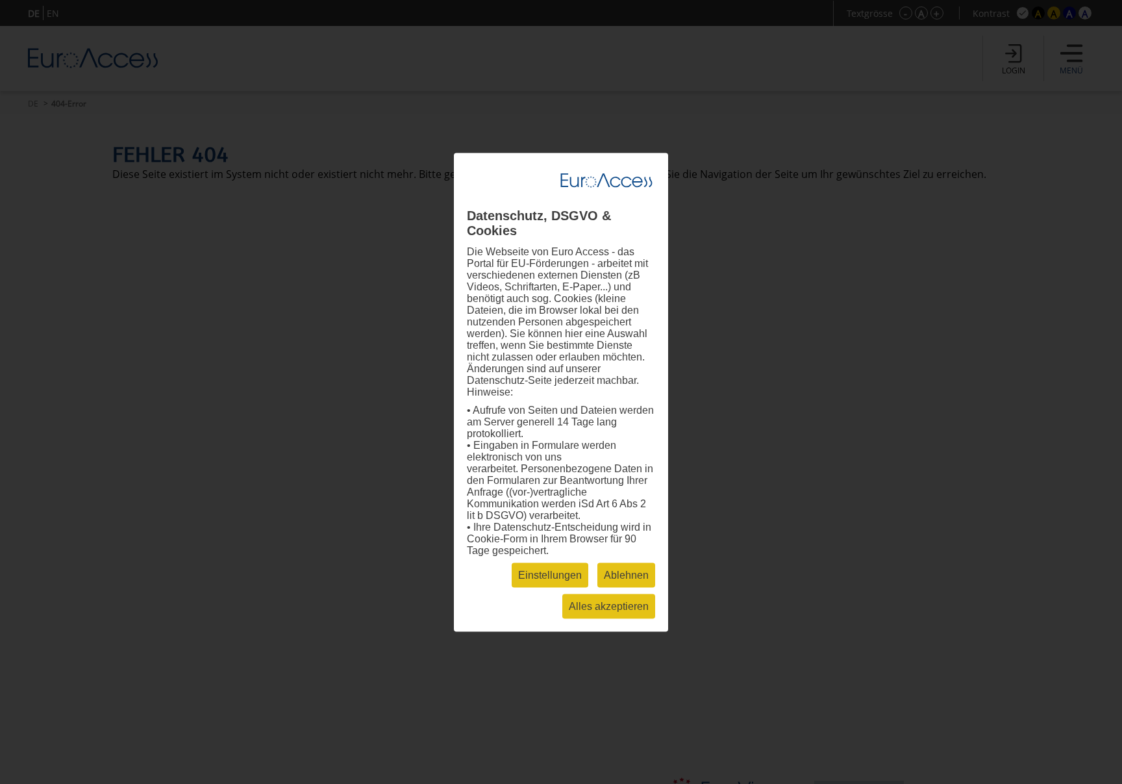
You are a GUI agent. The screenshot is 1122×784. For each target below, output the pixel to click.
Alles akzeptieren (609, 605)
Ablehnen (626, 574)
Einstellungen (550, 574)
